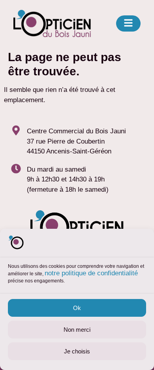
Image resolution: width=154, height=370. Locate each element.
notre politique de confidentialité (91, 273)
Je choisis (77, 351)
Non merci (77, 329)
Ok (77, 308)
